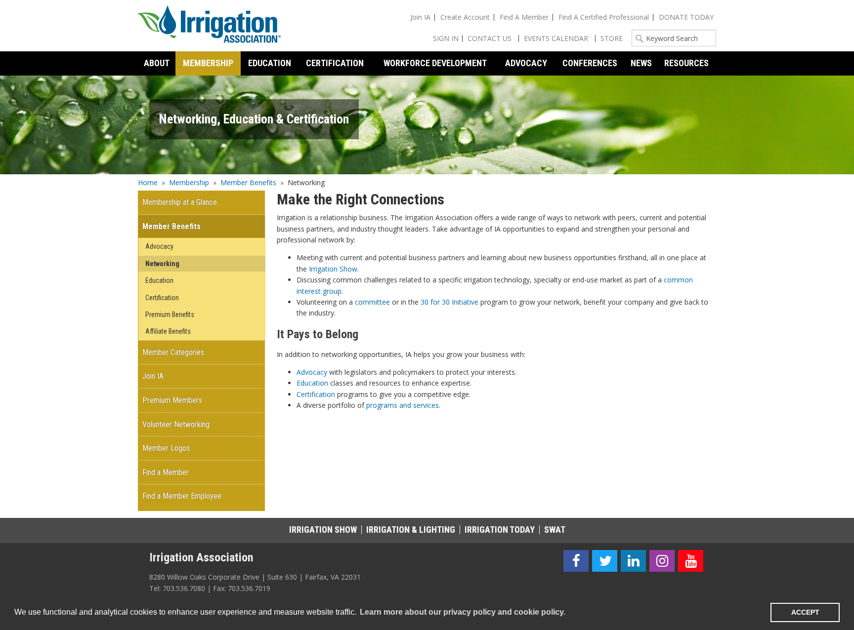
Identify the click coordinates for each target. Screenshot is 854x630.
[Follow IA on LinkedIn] (633, 561)
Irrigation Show (333, 269)
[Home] (209, 25)
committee (372, 302)
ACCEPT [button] (805, 612)
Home (148, 182)
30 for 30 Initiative (449, 302)
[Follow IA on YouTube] (690, 561)
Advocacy (312, 372)
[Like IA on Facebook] (576, 561)
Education (312, 383)
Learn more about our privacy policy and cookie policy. (462, 612)
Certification (316, 394)
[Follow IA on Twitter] (604, 561)
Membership (189, 182)
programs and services (402, 405)
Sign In (446, 38)
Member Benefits (248, 182)
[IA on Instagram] (662, 561)
